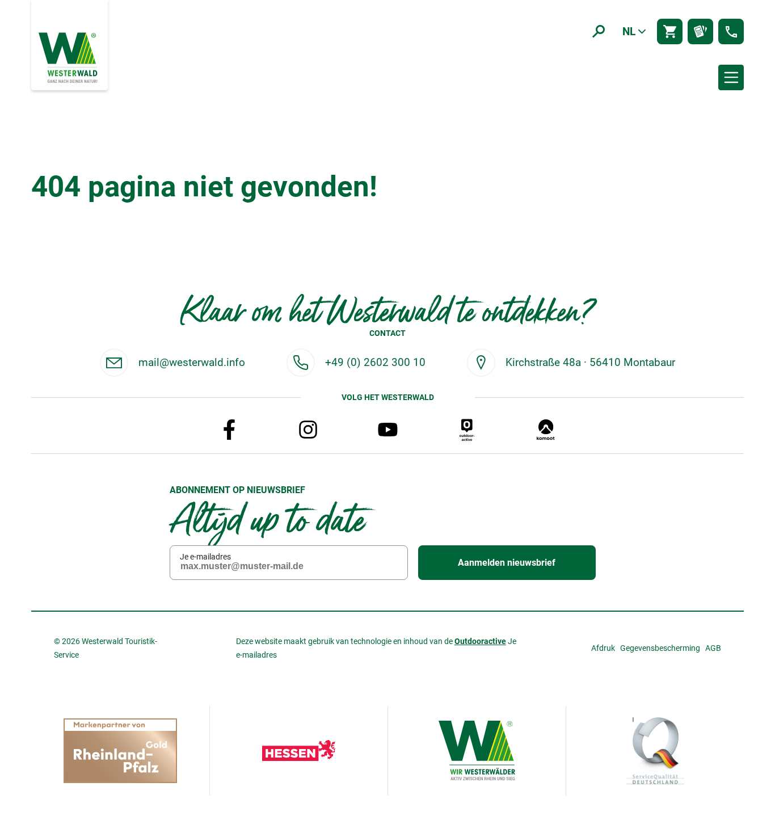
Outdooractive (480, 641)
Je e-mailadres (205, 556)
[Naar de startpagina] (69, 57)
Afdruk (603, 648)
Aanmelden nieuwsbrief (506, 562)
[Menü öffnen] (731, 77)
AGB (713, 648)
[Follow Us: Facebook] (229, 429)
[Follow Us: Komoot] (545, 429)
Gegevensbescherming (660, 648)
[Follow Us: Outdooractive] (467, 429)
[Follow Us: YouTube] (387, 429)
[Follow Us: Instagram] (308, 429)
